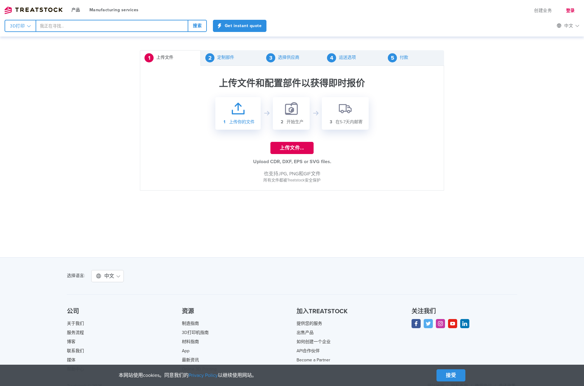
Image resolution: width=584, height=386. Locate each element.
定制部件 (221, 57)
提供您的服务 (309, 323)
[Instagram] (440, 323)
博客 (71, 341)
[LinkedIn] (464, 323)
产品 (75, 9)
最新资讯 (190, 360)
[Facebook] (416, 323)
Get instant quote (242, 25)
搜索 (197, 25)
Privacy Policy (203, 375)
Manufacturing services (114, 9)
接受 (451, 375)
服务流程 (75, 332)
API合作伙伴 (308, 350)
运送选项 (343, 57)
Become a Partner (313, 360)
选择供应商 (284, 57)
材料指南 (190, 341)
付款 (399, 57)
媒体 (71, 360)
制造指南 (190, 323)
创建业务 (543, 10)
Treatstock (33, 10)
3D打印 (18, 26)
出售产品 (305, 332)
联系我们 (75, 350)
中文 (110, 276)
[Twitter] (428, 323)
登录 (570, 10)
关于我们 (75, 323)
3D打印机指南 (195, 332)
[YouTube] (452, 323)
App (185, 350)
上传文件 (161, 57)
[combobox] (112, 25)
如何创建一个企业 (314, 341)
